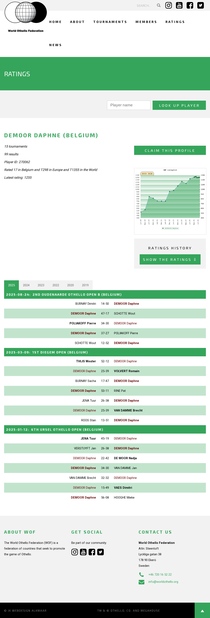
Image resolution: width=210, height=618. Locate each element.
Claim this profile (170, 150)
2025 (11, 285)
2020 (70, 285)
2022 (55, 285)
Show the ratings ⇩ (170, 259)
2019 (85, 285)
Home (55, 22)
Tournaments (110, 22)
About (77, 22)
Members (146, 22)
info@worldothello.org (163, 582)
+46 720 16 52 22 (160, 574)
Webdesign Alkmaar (29, 610)
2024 (26, 285)
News (55, 45)
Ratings (175, 22)
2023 (41, 285)
